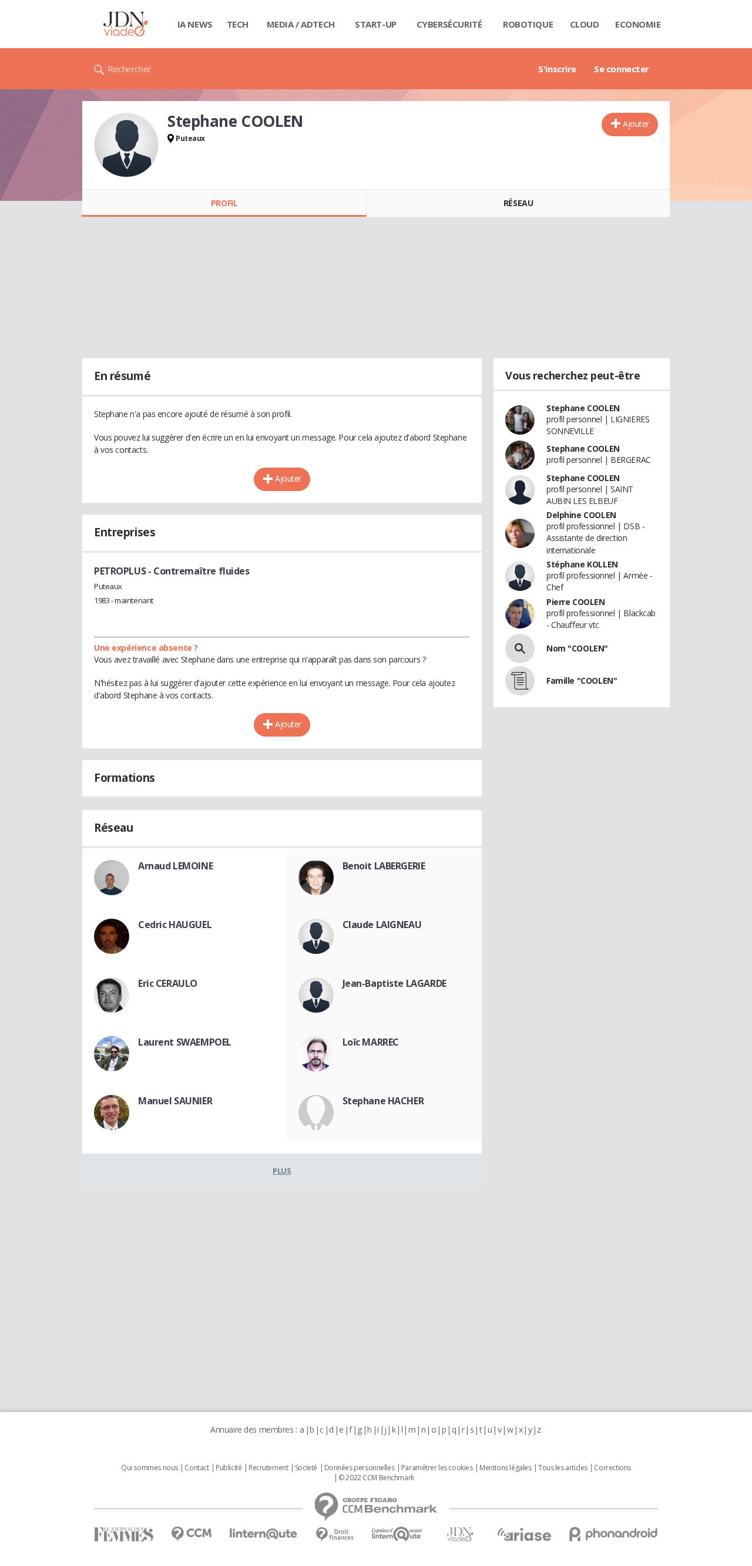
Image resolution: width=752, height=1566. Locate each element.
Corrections (612, 1468)
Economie (638, 24)
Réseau (518, 203)
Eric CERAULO (167, 983)
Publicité (228, 1468)
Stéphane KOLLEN (582, 564)
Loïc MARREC (371, 1042)
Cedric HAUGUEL (175, 924)
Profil (224, 203)
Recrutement (268, 1468)
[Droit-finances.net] (334, 1534)
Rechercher (130, 69)
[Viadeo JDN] (460, 1534)
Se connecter (621, 69)
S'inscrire (557, 69)
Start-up (376, 24)
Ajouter (636, 123)
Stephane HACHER (383, 1100)
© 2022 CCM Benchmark (376, 1478)
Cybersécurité (449, 24)
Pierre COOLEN (575, 601)
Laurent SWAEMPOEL (184, 1042)
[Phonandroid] (613, 1534)
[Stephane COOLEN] (126, 145)
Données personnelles (359, 1468)
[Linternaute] (264, 1534)
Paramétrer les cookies (437, 1468)
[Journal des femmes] (123, 1534)
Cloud (584, 24)
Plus (282, 1170)
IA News (195, 24)
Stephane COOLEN (583, 408)
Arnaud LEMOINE (175, 865)
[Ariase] (524, 1534)
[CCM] (191, 1534)
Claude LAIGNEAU (382, 924)
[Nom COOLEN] (520, 648)
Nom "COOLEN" (577, 648)
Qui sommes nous (149, 1468)
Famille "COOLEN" (581, 680)
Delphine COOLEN (581, 514)
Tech (238, 24)
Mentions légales (505, 1468)
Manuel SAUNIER (175, 1100)
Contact (196, 1468)
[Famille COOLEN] (520, 680)
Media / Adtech (301, 24)
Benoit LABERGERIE (384, 865)
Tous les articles (563, 1468)
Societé (306, 1468)
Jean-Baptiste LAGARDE (394, 983)
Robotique (528, 24)
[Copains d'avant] (397, 1534)
